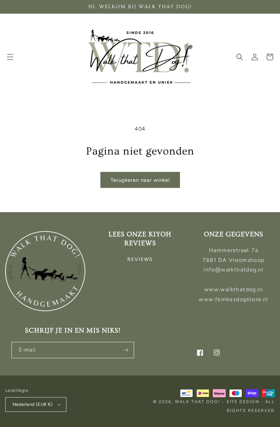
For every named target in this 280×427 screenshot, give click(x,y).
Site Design (243, 401)
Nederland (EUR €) (33, 404)
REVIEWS (140, 259)
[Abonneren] (126, 350)
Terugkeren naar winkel (140, 180)
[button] (10, 56)
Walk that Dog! (197, 401)
